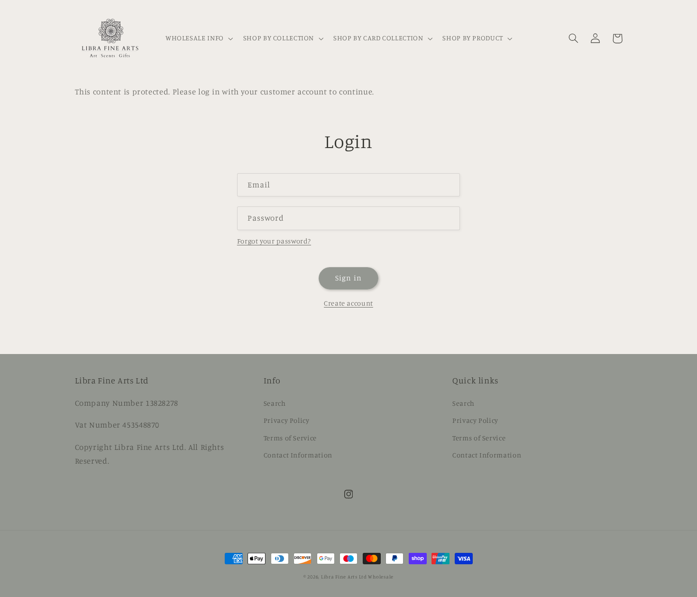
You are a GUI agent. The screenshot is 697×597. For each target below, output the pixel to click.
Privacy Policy (287, 420)
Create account (348, 303)
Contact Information (298, 455)
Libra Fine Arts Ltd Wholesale (357, 576)
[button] (198, 38)
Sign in (348, 277)
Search (275, 403)
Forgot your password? (274, 241)
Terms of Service (290, 438)
